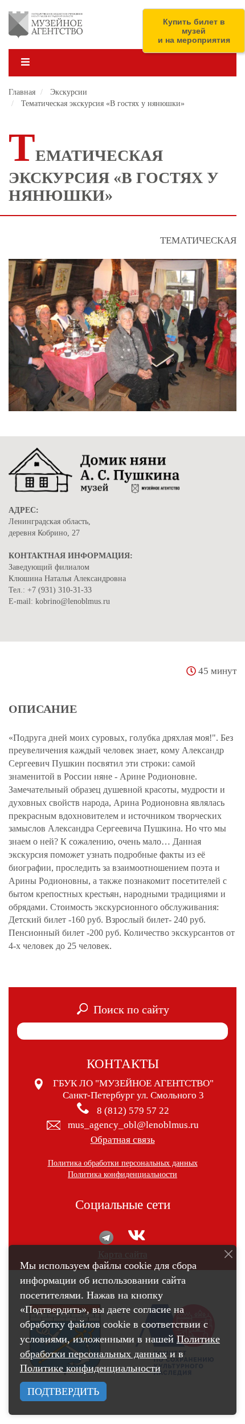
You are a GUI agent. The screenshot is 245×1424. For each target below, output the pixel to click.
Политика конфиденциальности (122, 1174)
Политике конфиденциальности (90, 1368)
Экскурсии (68, 92)
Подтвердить (63, 1391)
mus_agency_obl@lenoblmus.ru (133, 1124)
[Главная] (45, 24)
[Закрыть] (228, 1254)
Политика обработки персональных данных (123, 1163)
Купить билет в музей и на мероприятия (194, 30)
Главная (22, 92)
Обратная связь (123, 1139)
